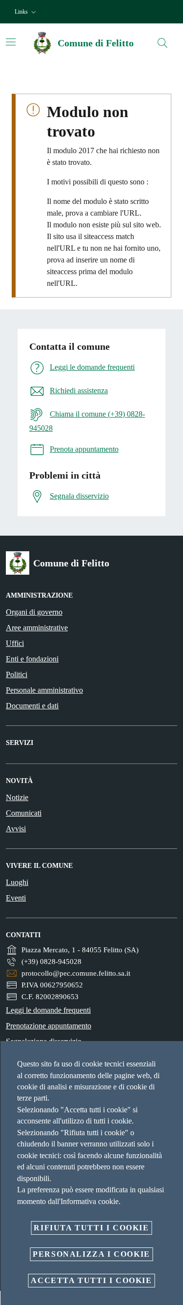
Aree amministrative (37, 627)
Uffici (15, 643)
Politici (16, 674)
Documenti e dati (32, 706)
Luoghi (17, 882)
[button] (26, 11)
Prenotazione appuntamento (48, 1026)
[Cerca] (162, 43)
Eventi (16, 898)
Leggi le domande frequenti (48, 1010)
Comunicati (23, 813)
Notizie (17, 797)
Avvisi (16, 828)
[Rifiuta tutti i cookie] (172, 1056)
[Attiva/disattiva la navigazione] (11, 42)
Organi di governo (34, 612)
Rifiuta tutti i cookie (91, 1228)
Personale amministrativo (44, 690)
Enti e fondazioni (32, 659)
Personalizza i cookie (91, 1254)
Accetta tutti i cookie (91, 1280)
